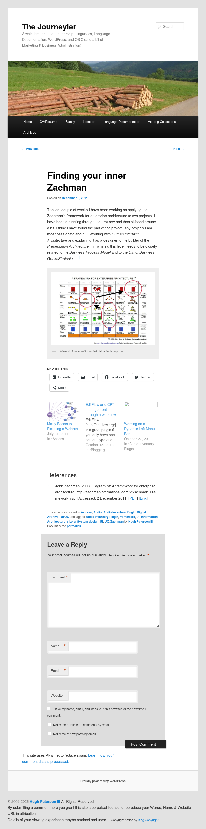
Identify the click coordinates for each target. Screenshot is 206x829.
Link (143, 498)
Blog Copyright (148, 820)
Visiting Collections (162, 121)
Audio (97, 512)
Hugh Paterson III (140, 521)
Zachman (117, 521)
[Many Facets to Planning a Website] (64, 411)
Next (178, 148)
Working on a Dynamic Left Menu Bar (139, 428)
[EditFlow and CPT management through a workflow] (105, 427)
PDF (133, 498)
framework (127, 516)
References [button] (62, 475)
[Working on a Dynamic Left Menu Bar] (141, 411)
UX (107, 521)
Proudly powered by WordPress (103, 781)
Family (70, 121)
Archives (29, 132)
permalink (74, 526)
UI (101, 521)
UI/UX (65, 516)
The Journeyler (49, 26)
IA (138, 516)
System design (87, 521)
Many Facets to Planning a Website (62, 426)
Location (89, 121)
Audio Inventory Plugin (119, 512)
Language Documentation (121, 121)
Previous (30, 148)
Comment (59, 577)
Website (57, 695)
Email (58, 671)
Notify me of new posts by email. (75, 734)
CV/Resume (48, 121)
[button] (78, 258)
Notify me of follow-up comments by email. (81, 724)
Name (58, 646)
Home (27, 121)
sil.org (71, 521)
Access (86, 512)
